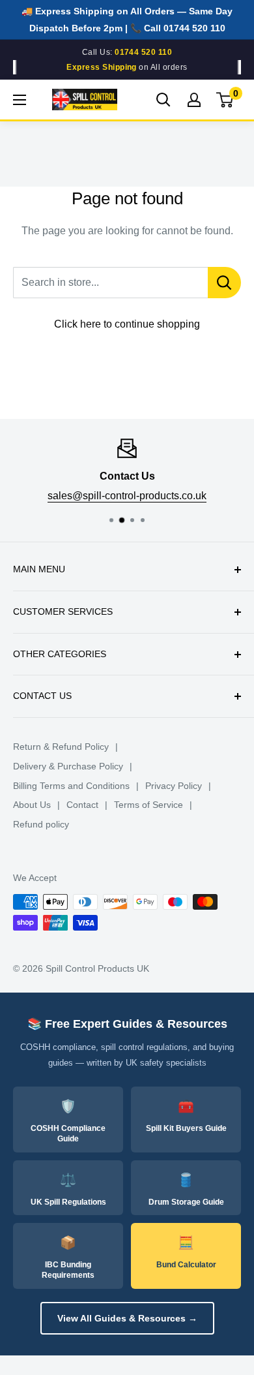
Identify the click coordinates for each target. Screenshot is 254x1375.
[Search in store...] (224, 282)
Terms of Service (148, 804)
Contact (82, 804)
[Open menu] (19, 100)
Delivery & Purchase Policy (68, 766)
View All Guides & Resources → (127, 1318)
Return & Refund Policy (61, 746)
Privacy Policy (173, 785)
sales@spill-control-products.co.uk (127, 495)
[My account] (194, 100)
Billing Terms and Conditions (71, 785)
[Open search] (163, 100)
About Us (32, 804)
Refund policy (41, 824)
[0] (225, 99)
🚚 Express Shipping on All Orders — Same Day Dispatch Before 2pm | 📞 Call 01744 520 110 (127, 19)
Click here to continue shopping (127, 324)
